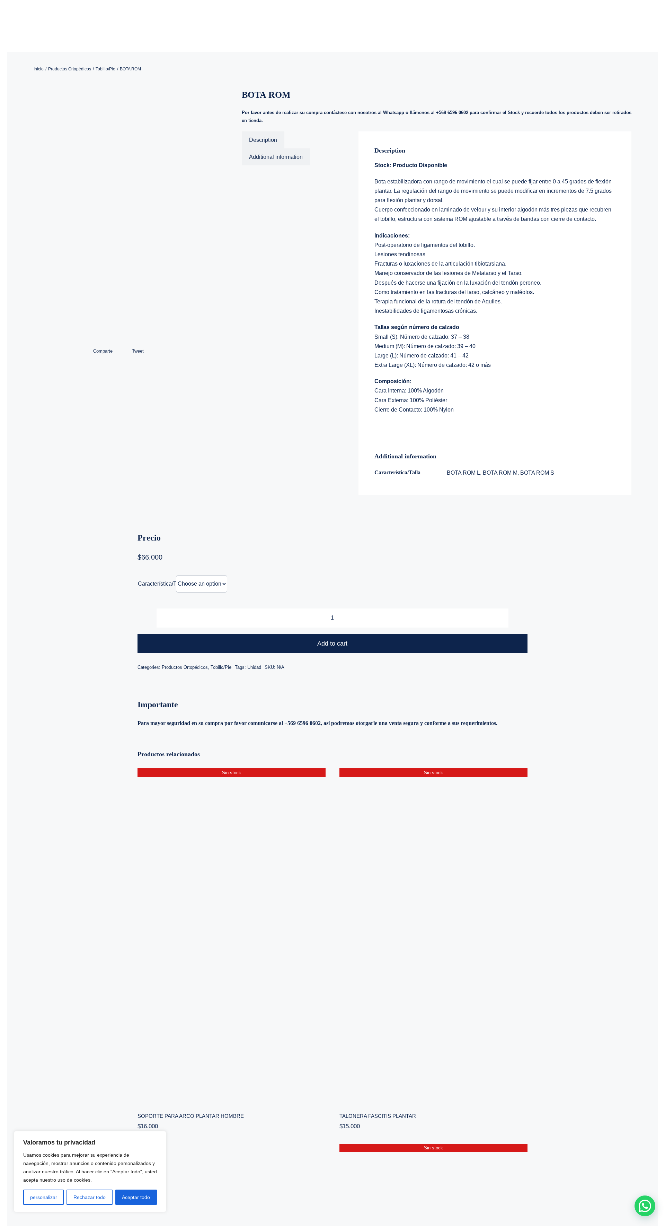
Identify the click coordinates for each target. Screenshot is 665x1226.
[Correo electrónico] (156, 351)
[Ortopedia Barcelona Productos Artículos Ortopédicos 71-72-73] (124, 218)
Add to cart (332, 643)
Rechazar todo (89, 1197)
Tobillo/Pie (221, 667)
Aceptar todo (136, 1197)
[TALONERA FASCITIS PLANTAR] (433, 935)
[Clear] (525, 579)
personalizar (43, 1197)
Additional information (276, 157)
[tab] (263, 139)
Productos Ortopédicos (185, 667)
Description (263, 140)
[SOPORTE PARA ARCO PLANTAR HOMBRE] (232, 935)
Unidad (254, 667)
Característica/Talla (161, 584)
